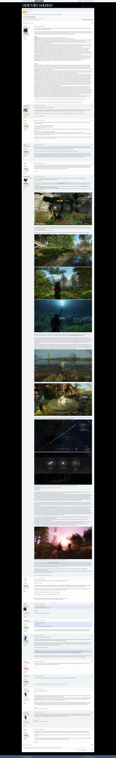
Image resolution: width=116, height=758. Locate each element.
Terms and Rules (88, 756)
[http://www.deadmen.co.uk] (24, 589)
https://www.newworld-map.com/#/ (44, 155)
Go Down (24, 23)
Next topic (91, 19)
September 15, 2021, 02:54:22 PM (39, 620)
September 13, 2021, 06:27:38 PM (39, 163)
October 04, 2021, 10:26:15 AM (39, 689)
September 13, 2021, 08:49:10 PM (39, 176)
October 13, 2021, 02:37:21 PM (39, 712)
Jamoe (25, 635)
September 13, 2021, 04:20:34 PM (39, 144)
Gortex (25, 26)
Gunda (25, 144)
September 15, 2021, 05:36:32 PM (39, 661)
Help (84, 756)
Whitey (25, 604)
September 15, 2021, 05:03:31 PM (39, 635)
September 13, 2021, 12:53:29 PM (39, 105)
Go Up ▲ (92, 756)
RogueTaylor (27, 620)
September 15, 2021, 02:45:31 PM (39, 603)
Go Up (24, 745)
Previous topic (85, 19)
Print (92, 23)
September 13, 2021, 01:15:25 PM (39, 120)
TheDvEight (26, 676)
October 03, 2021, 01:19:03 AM (39, 675)
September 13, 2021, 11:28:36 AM (39, 26)
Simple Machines (29, 756)
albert (25, 120)
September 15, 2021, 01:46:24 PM (39, 578)
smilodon (26, 689)
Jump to (77, 749)
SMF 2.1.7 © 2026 (24, 756)
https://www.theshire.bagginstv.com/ (77, 663)
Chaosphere (26, 105)
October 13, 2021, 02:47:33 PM (39, 729)
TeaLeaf (25, 579)
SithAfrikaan (27, 176)
